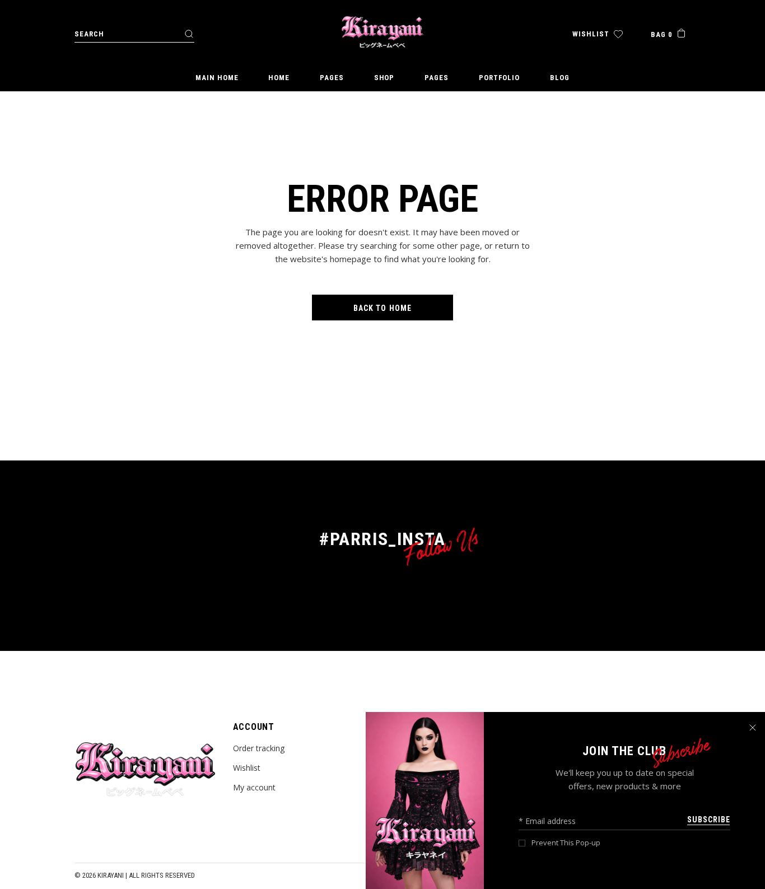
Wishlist (246, 767)
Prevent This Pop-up (565, 842)
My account (254, 787)
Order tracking (258, 748)
